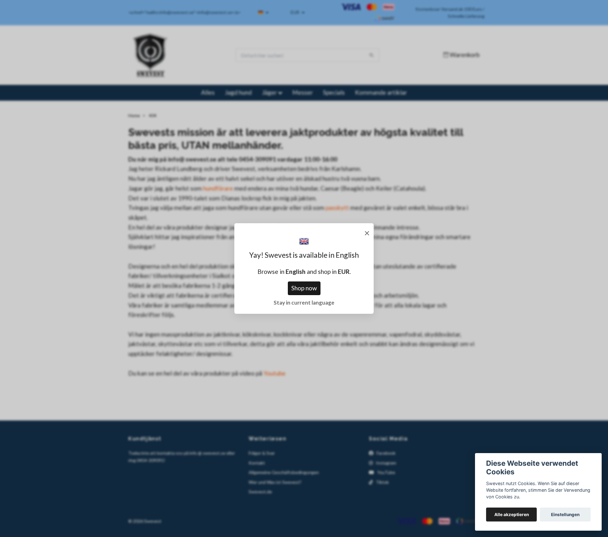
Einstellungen (565, 514)
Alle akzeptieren (511, 514)
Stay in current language (304, 302)
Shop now (304, 288)
